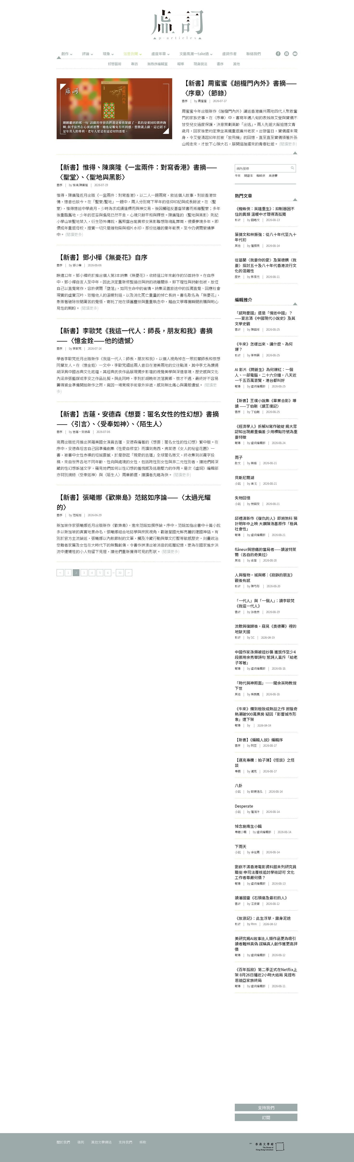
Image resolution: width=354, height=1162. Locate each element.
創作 (65, 53)
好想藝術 (114, 63)
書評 (238, 329)
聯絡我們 (253, 53)
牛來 (238, 175)
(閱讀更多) (288, 144)
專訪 (134, 63)
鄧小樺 (77, 265)
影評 (238, 220)
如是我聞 (131, 53)
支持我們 (125, 1142)
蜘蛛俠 (260, 175)
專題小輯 (240, 832)
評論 (85, 53)
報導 (180, 63)
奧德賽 (273, 175)
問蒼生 (248, 175)
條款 (142, 1142)
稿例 (80, 1142)
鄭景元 (255, 276)
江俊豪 (255, 903)
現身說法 (200, 63)
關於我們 (63, 1142)
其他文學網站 (101, 1142)
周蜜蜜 (202, 101)
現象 (106, 53)
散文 (238, 463)
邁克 (254, 771)
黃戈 (254, 483)
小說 (238, 483)
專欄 (238, 771)
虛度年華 (158, 53)
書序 (220, 63)
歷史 (238, 276)
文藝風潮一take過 (194, 53)
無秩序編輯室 (157, 63)
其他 (236, 63)
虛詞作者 (229, 53)
